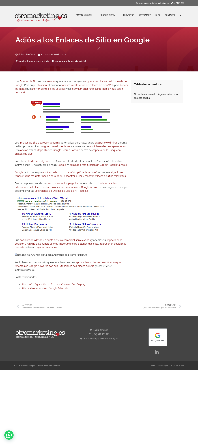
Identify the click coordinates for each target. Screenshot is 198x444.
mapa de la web (177, 366)
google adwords (25, 61)
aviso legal (163, 366)
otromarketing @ (100, 338)
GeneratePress (53, 366)
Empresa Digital (84, 15)
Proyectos (128, 15)
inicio (153, 366)
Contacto (170, 15)
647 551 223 (178, 3)
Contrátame (144, 15)
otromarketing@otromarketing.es (154, 3)
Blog (158, 15)
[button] (9, 435)
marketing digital (41, 61)
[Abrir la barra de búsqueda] (180, 15)
